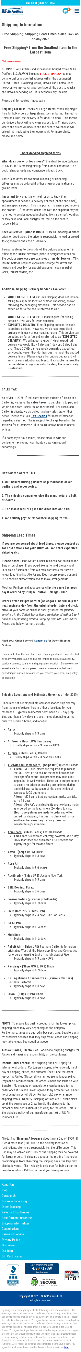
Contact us (40, 640)
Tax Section (39, 416)
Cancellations (10, 1229)
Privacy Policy (11, 1240)
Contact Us (9, 1196)
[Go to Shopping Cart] (65, 11)
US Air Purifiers (12, 11)
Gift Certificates (12, 1256)
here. (66, 1347)
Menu (76, 11)
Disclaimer (9, 1245)
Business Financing (14, 1201)
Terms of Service (13, 1234)
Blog (4, 1190)
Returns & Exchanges (15, 1212)
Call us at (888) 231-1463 (40, 3)
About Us (8, 1185)
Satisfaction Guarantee (17, 1218)
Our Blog (7, 1251)
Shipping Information (15, 1223)
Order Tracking (11, 1207)
